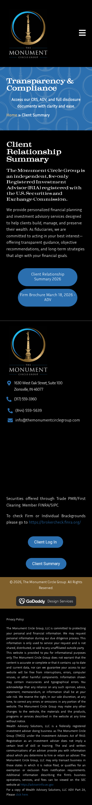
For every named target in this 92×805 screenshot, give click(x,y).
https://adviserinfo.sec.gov (36, 785)
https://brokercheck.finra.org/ (55, 522)
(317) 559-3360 (25, 399)
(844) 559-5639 (28, 411)
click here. (22, 795)
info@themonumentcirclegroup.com (47, 420)
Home (11, 115)
